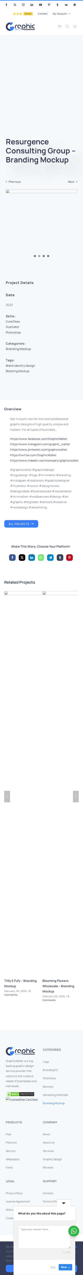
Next (71, 182)
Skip (53, 1267)
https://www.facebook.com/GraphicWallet (38, 439)
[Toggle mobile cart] (60, 26)
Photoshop (13, 332)
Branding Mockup (18, 349)
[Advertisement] (41, 88)
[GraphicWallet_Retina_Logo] (20, 1049)
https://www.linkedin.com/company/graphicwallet (44, 460)
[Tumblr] (60, 557)
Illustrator (12, 327)
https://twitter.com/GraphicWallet (33, 455)
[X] (22, 557)
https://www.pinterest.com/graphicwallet (38, 450)
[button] (7, 796)
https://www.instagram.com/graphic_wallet (40, 444)
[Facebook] (12, 557)
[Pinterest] (69, 557)
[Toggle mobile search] (67, 26)
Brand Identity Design (20, 366)
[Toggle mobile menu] (75, 26)
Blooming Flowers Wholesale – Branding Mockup (58, 986)
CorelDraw (13, 321)
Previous (15, 182)
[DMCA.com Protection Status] (23, 1094)
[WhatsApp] (41, 557)
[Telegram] (50, 557)
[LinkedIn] (31, 557)
